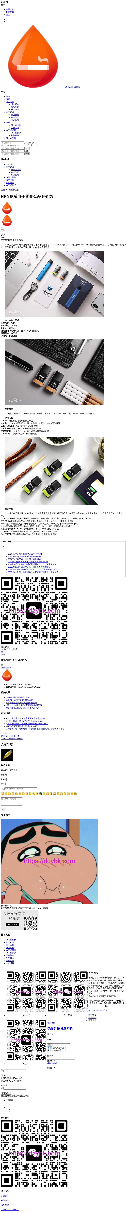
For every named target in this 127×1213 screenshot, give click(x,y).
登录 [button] (3, 5)
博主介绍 (92, 1018)
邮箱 (3, 779)
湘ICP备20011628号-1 (97, 1010)
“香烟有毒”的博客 (72, 87)
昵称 (3, 775)
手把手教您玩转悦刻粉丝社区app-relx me (24, 721)
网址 (3, 784)
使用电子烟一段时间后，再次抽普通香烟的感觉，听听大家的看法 (35, 729)
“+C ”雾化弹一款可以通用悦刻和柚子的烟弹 (26, 718)
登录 (50, 1028)
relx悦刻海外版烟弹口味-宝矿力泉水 (25, 554)
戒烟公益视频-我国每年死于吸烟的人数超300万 (27, 724)
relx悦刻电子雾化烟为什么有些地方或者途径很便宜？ (33, 572)
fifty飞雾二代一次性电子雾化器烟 (24, 559)
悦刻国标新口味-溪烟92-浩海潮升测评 (22, 708)
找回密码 (67, 1028)
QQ (2, 789)
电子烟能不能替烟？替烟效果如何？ (23, 726)
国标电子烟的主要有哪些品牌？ (20, 700)
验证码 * (51, 1068)
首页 (8, 96)
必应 (27, 148)
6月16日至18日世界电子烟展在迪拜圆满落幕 (29, 567)
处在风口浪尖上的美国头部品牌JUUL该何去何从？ (32, 564)
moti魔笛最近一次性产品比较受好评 (21, 703)
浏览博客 (10, 164)
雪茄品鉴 (15, 107)
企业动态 (15, 117)
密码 (49, 1039)
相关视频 (10, 12)
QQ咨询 (4, 1196)
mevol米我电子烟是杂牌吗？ (18, 697)
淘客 (8, 14)
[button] (63, 92)
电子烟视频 (11, 130)
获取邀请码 (52, 1063)
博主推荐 (10, 180)
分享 (3, 654)
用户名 (50, 1034)
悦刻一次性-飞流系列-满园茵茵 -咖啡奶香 (24, 705)
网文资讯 (10, 167)
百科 (8, 122)
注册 (57, 1028)
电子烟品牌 (11, 177)
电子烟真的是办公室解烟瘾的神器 (25, 556)
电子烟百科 (16, 125)
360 (26, 151)
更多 (3, 237)
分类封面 (10, 958)
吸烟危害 (15, 109)
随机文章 (10, 961)
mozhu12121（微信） (10, 1210)
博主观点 (15, 104)
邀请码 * (51, 1061)
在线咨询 (5, 1200)
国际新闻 (10, 183)
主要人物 (10, 9)
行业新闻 (15, 115)
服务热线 (5, 1205)
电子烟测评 (11, 185)
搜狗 (27, 154)
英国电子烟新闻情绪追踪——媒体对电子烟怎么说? (32, 569)
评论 (16, 240)
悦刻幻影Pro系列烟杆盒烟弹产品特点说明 (28, 562)
